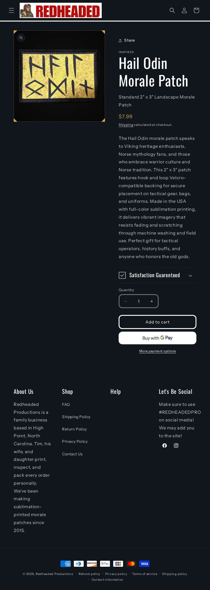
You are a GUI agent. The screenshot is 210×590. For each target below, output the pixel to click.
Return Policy (74, 429)
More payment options (157, 351)
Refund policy (89, 574)
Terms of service (144, 574)
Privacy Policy (75, 441)
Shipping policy (174, 574)
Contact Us (72, 454)
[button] (11, 10)
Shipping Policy (76, 416)
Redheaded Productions (54, 574)
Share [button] (129, 40)
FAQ (66, 404)
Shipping (126, 125)
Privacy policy (116, 574)
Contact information (107, 580)
